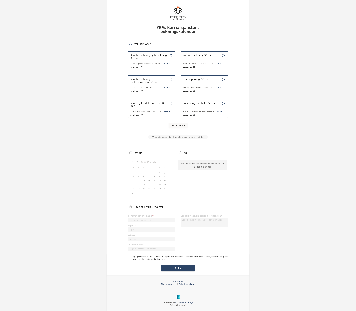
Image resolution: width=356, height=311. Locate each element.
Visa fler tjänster (178, 125)
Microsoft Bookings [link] (184, 302)
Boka (178, 268)
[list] (178, 87)
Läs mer (167, 64)
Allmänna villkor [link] (168, 284)
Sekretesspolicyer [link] (187, 284)
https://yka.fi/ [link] (178, 281)
